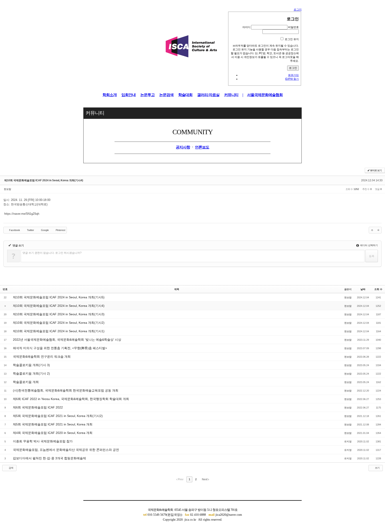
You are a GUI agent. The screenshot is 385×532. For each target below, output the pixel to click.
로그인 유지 (292, 39)
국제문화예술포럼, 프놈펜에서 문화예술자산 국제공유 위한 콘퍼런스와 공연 (66, 450)
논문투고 (147, 95)
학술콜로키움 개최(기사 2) (31, 373)
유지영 (348, 441)
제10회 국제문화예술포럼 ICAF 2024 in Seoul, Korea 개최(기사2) (58, 322)
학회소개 (109, 95)
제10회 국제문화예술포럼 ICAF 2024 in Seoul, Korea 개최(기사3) (58, 314)
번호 (5, 289)
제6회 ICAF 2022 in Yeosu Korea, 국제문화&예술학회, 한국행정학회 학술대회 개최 (71, 399)
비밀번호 (293, 27)
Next (205, 479)
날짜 (362, 289)
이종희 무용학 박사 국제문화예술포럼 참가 (43, 441)
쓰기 (377, 467)
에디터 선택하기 (368, 245)
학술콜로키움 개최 (26, 382)
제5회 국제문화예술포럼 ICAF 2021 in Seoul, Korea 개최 (52, 424)
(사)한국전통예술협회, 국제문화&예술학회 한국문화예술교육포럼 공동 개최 (65, 390)
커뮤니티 (231, 95)
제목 (176, 289)
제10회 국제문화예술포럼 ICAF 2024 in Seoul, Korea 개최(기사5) (58, 297)
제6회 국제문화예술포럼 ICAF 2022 (38, 407)
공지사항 (183, 147)
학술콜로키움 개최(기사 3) (31, 365)
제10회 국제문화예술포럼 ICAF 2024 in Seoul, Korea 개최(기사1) (58, 331)
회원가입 (293, 75)
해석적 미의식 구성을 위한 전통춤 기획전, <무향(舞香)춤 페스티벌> (60, 348)
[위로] (372, 230)
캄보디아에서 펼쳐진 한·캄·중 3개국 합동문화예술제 (49, 458)
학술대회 (185, 95)
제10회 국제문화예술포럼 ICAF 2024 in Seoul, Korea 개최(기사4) (43, 180)
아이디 (246, 27)
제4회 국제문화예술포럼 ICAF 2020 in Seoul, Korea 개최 (52, 433)
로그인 (298, 9)
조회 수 (378, 289)
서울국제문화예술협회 (265, 95)
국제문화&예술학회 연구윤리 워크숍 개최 (42, 356)
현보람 (7, 189)
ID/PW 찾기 (292, 78)
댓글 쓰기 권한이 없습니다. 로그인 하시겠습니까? (52, 252)
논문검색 (166, 95)
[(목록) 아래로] (378, 230)
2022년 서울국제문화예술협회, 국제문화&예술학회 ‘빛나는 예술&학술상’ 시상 (67, 339)
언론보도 (202, 147)
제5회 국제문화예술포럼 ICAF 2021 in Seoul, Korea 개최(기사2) (58, 416)
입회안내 (128, 95)
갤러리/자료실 (208, 95)
